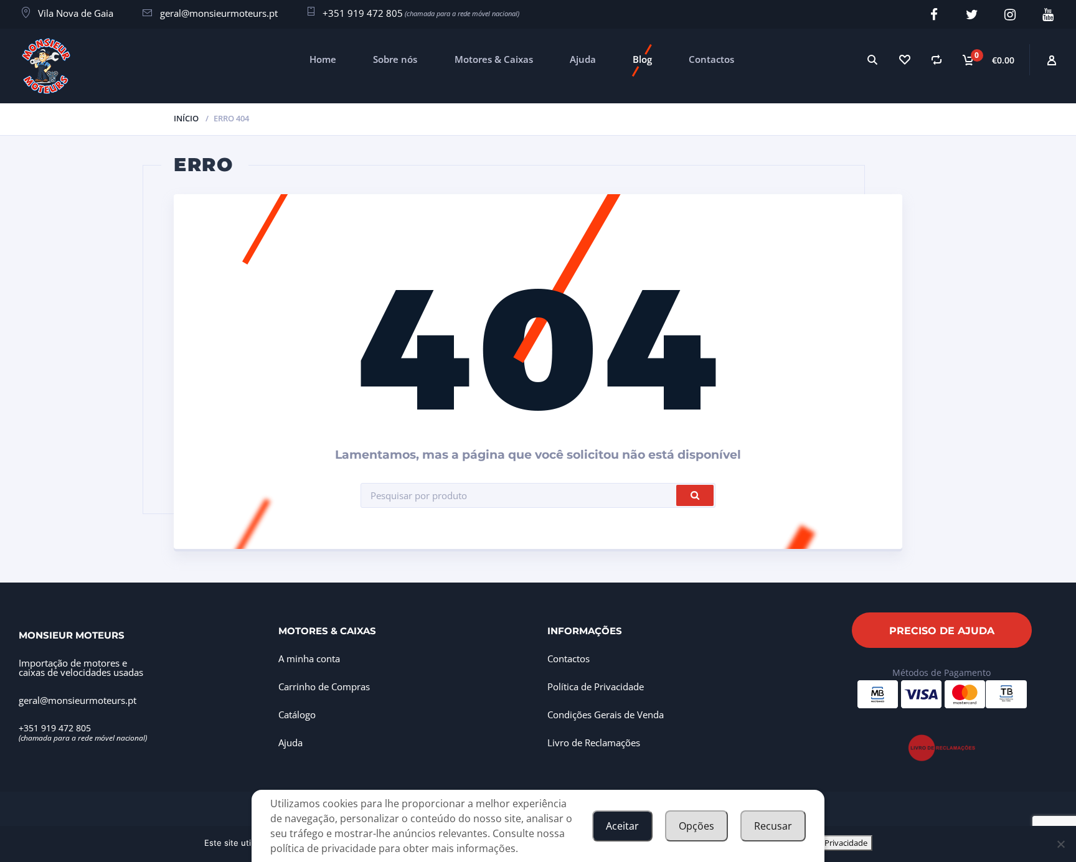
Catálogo (297, 714)
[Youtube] (1047, 14)
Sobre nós (395, 59)
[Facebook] (933, 14)
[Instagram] (1009, 14)
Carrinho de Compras (324, 686)
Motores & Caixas (494, 59)
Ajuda (583, 59)
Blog (642, 59)
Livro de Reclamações (593, 742)
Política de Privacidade (595, 686)
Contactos (711, 59)
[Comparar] (936, 59)
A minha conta (309, 658)
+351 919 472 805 (363, 13)
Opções (696, 826)
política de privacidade (323, 848)
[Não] (1060, 844)
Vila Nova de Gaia (75, 13)
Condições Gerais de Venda (605, 714)
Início (186, 118)
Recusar (773, 826)
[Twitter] (971, 14)
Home (322, 59)
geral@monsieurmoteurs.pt (219, 13)
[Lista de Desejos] (904, 59)
